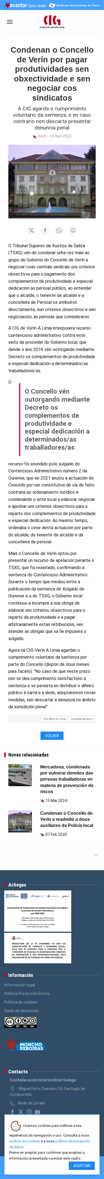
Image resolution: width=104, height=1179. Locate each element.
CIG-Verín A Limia (54, 718)
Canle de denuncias (21, 1011)
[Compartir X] (31, 230)
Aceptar (81, 1165)
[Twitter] (21, 1112)
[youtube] (37, 1112)
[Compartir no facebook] (45, 230)
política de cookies (24, 1141)
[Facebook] (12, 1112)
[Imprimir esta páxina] (73, 230)
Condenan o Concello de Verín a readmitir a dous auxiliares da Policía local (66, 819)
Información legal (19, 985)
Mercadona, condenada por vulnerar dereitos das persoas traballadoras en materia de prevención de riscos (66, 779)
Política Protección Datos (27, 993)
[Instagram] (29, 1112)
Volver (52, 736)
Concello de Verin (82, 718)
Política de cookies (20, 1002)
